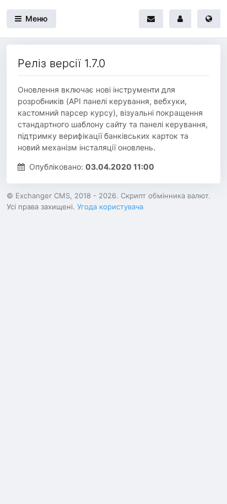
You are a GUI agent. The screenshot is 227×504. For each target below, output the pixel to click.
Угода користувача (110, 206)
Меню (36, 18)
